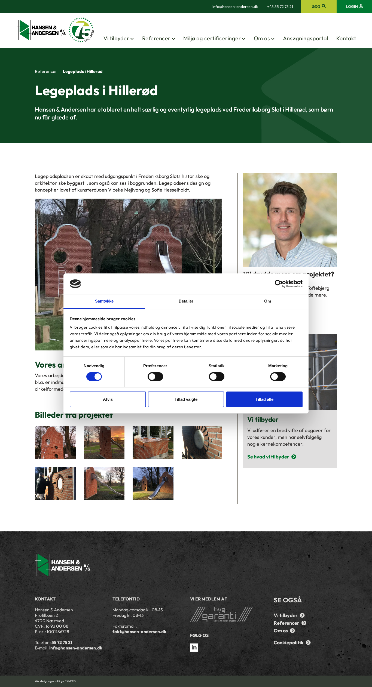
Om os (262, 38)
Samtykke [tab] (104, 301)
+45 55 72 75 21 (280, 6)
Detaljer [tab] (186, 301)
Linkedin (194, 647)
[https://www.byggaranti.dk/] (225, 614)
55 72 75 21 (61, 642)
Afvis (108, 399)
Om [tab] (267, 301)
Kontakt (346, 38)
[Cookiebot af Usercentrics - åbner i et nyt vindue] (279, 284)
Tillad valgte (186, 399)
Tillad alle (264, 399)
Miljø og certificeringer (212, 38)
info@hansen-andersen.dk (235, 6)
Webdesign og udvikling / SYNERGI (56, 681)
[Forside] (55, 30)
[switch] (155, 376)
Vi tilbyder (116, 38)
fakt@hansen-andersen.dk (139, 631)
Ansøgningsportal (305, 38)
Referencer (156, 38)
